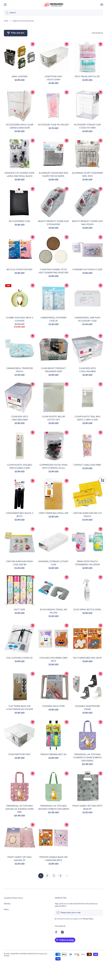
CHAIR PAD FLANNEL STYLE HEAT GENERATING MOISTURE (53, 271)
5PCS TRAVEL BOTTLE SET (87, 76)
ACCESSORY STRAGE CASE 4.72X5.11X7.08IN (87, 126)
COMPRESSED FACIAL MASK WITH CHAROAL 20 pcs (53, 466)
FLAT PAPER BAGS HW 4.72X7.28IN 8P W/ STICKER (19, 707)
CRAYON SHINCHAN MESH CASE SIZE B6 (19, 563)
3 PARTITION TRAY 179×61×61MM (53, 78)
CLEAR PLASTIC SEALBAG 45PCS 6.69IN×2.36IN (19, 466)
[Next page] (66, 875)
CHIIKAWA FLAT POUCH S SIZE (87, 269)
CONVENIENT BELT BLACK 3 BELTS (19, 514)
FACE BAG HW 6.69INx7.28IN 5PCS (53, 659)
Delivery (7, 904)
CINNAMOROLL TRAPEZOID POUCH (19, 370)
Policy (6, 909)
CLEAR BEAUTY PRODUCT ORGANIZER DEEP (53, 370)
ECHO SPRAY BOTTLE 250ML (87, 609)
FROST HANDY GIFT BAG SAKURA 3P (19, 858)
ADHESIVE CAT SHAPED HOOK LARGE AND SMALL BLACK (19, 174)
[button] (101, 4)
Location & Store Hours (13, 898)
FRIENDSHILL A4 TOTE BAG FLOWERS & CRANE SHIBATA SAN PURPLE (87, 757)
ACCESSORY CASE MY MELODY (53, 124)
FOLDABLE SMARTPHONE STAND (87, 707)
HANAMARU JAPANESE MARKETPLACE (24, 954)
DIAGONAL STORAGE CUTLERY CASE (53, 563)
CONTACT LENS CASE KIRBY (87, 465)
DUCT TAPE (19, 609)
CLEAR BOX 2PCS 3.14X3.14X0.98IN (87, 370)
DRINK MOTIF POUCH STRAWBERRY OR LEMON (87, 563)
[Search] (6, 12)
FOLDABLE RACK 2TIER (53, 706)
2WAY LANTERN (19, 76)
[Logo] (53, 4)
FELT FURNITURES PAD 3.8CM (87, 658)
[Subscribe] (100, 912)
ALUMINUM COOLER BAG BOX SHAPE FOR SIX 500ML (53, 174)
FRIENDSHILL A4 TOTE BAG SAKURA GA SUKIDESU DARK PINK (19, 809)
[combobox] (53, 12)
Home (6, 21)
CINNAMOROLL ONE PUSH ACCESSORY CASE (87, 319)
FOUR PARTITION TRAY (19, 754)
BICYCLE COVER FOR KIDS (19, 269)
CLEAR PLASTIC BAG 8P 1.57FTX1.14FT (53, 418)
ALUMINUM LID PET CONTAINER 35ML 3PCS (87, 174)
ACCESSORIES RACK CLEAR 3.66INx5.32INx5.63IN (19, 126)
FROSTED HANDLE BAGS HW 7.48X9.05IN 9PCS (53, 858)
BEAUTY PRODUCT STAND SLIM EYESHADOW (53, 223)
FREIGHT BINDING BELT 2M (53, 754)
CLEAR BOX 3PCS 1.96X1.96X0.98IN (19, 418)
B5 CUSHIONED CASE (19, 221)
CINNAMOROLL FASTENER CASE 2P (53, 319)
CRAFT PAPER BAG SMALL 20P (53, 513)
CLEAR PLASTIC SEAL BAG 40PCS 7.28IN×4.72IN (87, 418)
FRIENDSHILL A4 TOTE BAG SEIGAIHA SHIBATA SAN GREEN (53, 807)
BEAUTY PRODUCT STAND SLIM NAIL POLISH (87, 223)
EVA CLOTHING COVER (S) (19, 658)
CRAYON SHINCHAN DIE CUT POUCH (87, 514)
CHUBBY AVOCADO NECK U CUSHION (19, 319)
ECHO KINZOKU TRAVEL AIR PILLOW (53, 611)
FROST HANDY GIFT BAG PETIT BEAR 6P (87, 807)
